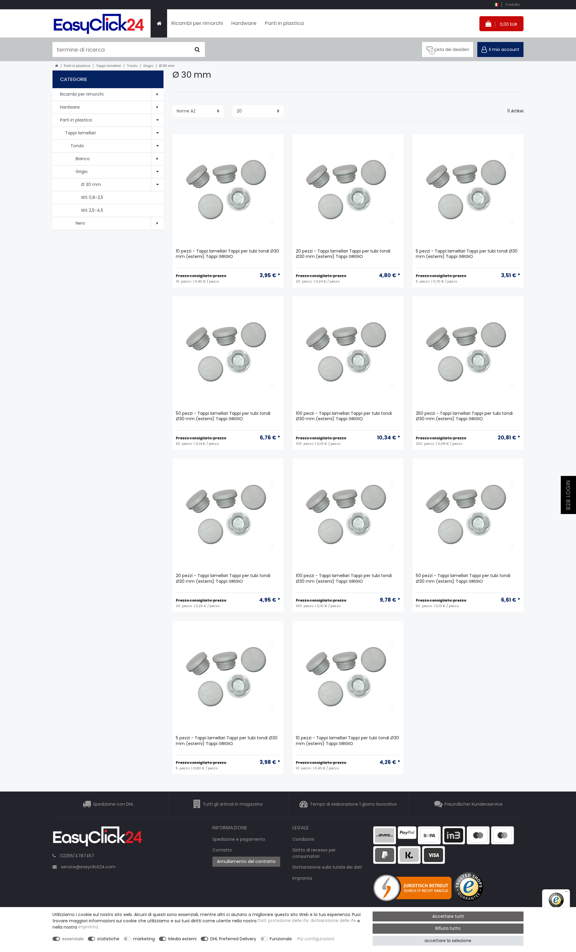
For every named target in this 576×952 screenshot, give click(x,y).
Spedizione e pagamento (238, 839)
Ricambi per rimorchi (197, 23)
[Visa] (433, 854)
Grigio (148, 65)
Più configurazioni (315, 939)
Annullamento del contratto (246, 861)
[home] (56, 65)
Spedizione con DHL (113, 804)
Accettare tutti (448, 916)
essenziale (73, 939)
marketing (144, 939)
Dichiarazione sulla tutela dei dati (327, 867)
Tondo (132, 65)
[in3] (453, 835)
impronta (302, 878)
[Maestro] (478, 835)
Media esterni (182, 939)
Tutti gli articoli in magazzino (233, 804)
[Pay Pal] (384, 854)
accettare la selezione (447, 941)
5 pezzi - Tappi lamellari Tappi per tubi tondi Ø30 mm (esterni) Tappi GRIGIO (467, 253)
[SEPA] (429, 835)
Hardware (243, 23)
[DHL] (384, 835)
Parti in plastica (284, 23)
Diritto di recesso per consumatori (314, 853)
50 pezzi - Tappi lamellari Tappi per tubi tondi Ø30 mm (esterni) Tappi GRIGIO (223, 416)
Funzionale (281, 939)
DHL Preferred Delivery (233, 939)
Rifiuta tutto (447, 928)
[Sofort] (409, 854)
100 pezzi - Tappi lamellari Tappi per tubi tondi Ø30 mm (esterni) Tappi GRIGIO (344, 416)
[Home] (159, 23)
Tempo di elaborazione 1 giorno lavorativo (353, 804)
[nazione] (496, 4)
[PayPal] (407, 832)
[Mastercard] (502, 835)
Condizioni (303, 839)
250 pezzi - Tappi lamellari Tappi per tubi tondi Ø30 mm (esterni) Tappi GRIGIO (464, 416)
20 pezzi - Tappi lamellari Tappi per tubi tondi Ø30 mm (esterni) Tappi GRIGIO (343, 253)
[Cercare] (197, 49)
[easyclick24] (97, 838)
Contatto (512, 4)
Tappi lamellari (108, 65)
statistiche (108, 939)
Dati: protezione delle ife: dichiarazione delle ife (307, 921)
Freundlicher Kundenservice (473, 804)
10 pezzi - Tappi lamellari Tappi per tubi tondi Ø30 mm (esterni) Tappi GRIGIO (227, 253)
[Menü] (566, 893)
